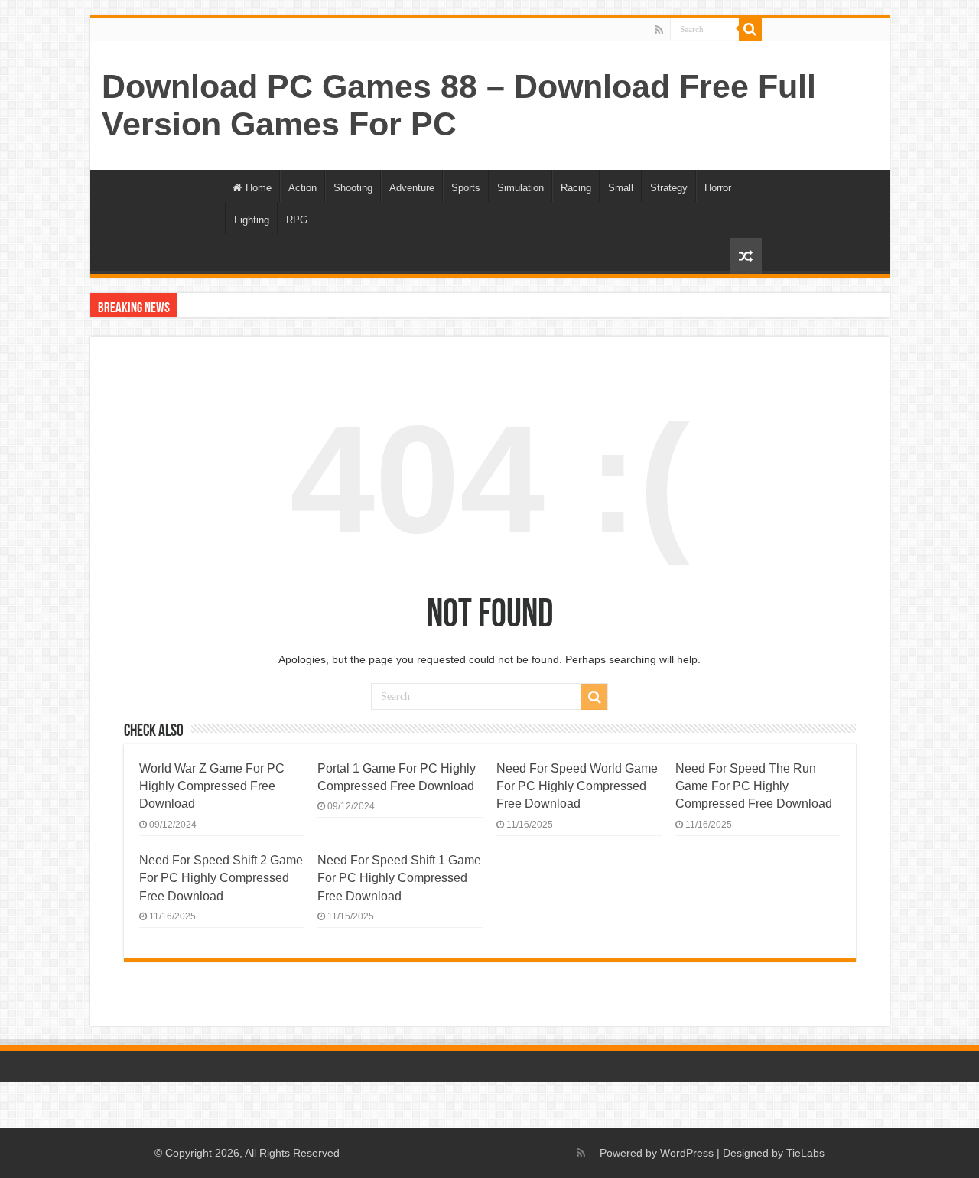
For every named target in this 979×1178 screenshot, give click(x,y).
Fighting (251, 220)
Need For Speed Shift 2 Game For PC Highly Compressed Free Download (221, 878)
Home (259, 188)
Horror (717, 188)
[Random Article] (746, 256)
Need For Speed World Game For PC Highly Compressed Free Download (577, 786)
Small (620, 188)
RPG (296, 220)
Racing (576, 188)
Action (302, 188)
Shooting (352, 188)
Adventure (411, 188)
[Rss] (659, 30)
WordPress (687, 1153)
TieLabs (805, 1153)
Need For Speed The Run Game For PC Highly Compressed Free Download (753, 786)
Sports (465, 188)
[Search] (750, 29)
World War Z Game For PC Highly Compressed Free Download (212, 786)
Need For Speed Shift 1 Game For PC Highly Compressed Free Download (399, 878)
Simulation (520, 188)
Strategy (669, 188)
